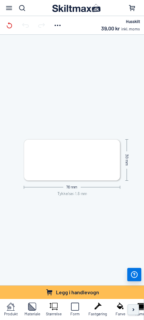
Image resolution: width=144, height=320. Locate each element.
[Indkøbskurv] (132, 8)
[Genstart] (9, 25)
